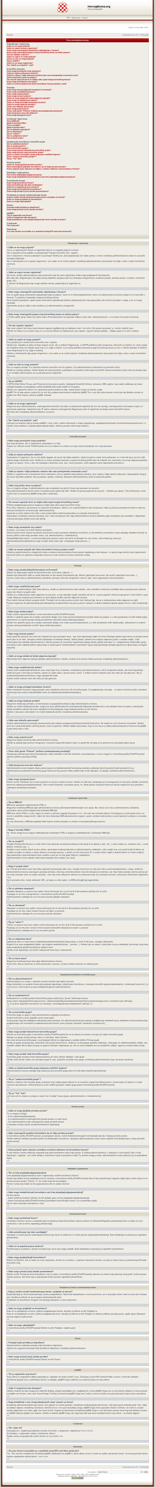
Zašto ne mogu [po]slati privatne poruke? (24, 165)
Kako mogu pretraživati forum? (20, 183)
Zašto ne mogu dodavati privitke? (21, 105)
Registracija (76, 18)
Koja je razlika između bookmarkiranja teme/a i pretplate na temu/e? (36, 197)
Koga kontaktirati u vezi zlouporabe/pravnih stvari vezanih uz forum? (36, 220)
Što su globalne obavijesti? (18, 130)
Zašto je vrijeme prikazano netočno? (22, 73)
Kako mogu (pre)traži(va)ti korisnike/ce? (24, 189)
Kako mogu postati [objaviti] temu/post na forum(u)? (29, 90)
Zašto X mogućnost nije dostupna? (22, 217)
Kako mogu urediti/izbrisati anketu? (22, 100)
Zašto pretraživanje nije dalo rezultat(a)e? (25, 185)
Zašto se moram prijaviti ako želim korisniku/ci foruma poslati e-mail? (37, 84)
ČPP (68, 18)
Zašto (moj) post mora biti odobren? (22, 113)
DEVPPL (74, 1476)
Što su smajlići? (14, 125)
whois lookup (58, 1408)
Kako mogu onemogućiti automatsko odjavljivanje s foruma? (33, 50)
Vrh (8, 266)
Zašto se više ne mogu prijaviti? (20, 59)
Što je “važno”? (13, 134)
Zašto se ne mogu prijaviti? (18, 46)
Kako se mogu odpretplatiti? (19, 201)
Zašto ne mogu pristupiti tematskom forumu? (26, 102)
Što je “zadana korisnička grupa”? (21, 157)
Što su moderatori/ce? (16, 146)
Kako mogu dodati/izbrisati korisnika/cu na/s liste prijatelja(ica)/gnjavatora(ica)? (41, 177)
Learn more (43, 1456)
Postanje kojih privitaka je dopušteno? (23, 207)
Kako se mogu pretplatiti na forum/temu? (24, 199)
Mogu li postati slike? (16, 127)
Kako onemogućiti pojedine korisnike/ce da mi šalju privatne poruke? (36, 167)
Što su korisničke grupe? (17, 148)
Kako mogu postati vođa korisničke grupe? (25, 152)
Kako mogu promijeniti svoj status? (22, 82)
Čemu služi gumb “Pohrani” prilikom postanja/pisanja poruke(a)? (35, 111)
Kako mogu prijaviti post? (18, 109)
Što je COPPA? (13, 61)
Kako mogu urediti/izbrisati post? (21, 92)
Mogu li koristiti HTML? (16, 123)
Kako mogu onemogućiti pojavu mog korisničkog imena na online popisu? (38, 52)
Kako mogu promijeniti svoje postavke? (24, 71)
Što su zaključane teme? (17, 136)
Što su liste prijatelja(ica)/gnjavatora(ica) (24, 175)
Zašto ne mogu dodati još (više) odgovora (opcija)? (28, 98)
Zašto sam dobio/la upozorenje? (20, 107)
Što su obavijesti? (14, 132)
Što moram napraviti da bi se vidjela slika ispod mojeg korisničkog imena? (39, 80)
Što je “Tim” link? (14, 159)
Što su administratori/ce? (18, 144)
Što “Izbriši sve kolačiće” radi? (20, 65)
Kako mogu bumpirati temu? (19, 115)
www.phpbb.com (56, 1436)
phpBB (67, 1474)
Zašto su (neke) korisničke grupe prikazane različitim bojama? (33, 154)
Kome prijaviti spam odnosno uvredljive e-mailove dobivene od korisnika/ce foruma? (43, 169)
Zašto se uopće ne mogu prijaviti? (21, 57)
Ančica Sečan (87, 1431)
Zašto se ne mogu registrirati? (20, 63)
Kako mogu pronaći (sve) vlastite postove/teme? (28, 191)
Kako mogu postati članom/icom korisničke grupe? (29, 150)
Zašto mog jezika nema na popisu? (22, 77)
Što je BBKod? (13, 121)
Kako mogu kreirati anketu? (19, 96)
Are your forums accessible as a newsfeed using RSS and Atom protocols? (39, 231)
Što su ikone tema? (15, 138)
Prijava (85, 18)
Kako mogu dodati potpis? (18, 94)
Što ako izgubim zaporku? (18, 55)
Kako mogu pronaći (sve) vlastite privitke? (25, 209)
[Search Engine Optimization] (77, 1479)
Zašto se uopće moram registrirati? (22, 48)
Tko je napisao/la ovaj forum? (19, 215)
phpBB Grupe (73, 1377)
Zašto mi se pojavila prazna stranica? (23, 187)
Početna (10, 35)
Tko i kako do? (13, 225)
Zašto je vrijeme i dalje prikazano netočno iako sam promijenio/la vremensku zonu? (42, 75)
